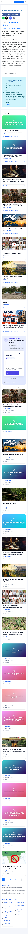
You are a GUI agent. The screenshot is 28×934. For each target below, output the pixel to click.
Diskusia (6, 25)
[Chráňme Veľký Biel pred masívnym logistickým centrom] (14, 272)
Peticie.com (4, 2)
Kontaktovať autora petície (10, 73)
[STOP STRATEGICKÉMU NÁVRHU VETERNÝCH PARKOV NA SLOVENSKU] (14, 126)
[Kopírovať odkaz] (14, 18)
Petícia (4, 22)
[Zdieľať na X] (6, 18)
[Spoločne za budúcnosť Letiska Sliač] (14, 224)
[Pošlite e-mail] (10, 18)
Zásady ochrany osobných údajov (12, 28)
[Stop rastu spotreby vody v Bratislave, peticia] (14, 297)
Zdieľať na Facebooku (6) (12, 14)
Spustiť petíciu (18, 2)
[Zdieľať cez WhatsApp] (3, 18)
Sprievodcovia (6, 899)
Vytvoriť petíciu (13, 373)
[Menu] (25, 2)
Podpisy (13, 22)
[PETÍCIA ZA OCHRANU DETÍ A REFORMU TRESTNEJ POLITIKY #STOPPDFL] (14, 151)
